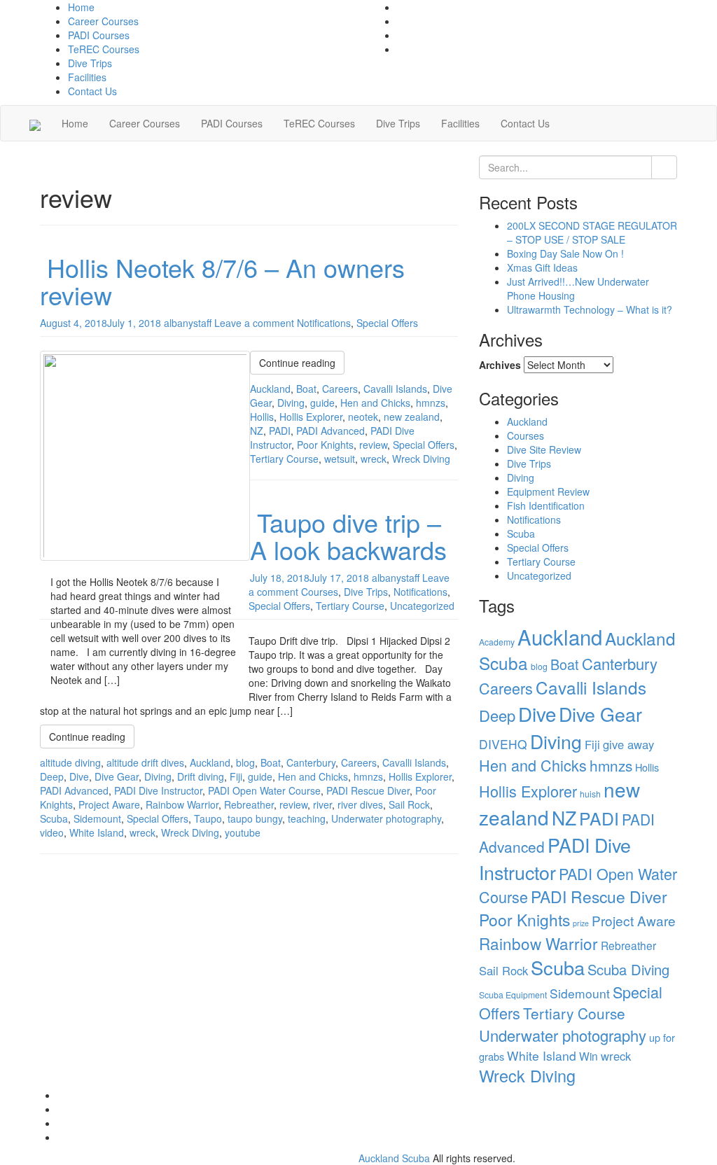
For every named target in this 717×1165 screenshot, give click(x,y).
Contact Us (92, 91)
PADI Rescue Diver (368, 790)
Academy (497, 642)
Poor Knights (325, 445)
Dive (79, 776)
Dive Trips (90, 63)
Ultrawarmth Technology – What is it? (589, 309)
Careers (340, 389)
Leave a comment (254, 323)
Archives (500, 365)
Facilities (87, 77)
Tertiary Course (284, 459)
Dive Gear (117, 776)
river (322, 804)
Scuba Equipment (513, 994)
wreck (374, 459)
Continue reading (297, 363)
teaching (307, 818)
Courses (319, 592)
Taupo (208, 818)
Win (588, 1055)
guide (322, 403)
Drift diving (200, 776)
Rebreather (249, 804)
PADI (280, 431)
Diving (291, 403)
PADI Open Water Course (264, 790)
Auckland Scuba (394, 1158)
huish (590, 794)
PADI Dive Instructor (158, 790)
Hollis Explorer (310, 417)
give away (628, 744)
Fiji (236, 776)
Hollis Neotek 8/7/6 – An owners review (222, 281)
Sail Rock (409, 804)
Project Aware (109, 804)
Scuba (54, 818)
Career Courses (103, 21)
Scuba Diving (628, 969)
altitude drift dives (145, 762)
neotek (363, 417)
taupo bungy (255, 818)
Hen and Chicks (375, 403)
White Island (96, 832)
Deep (52, 776)
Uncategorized (422, 606)
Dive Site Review (544, 449)
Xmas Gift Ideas (542, 267)
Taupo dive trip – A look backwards (348, 536)
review (373, 445)
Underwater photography (386, 818)
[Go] (664, 167)
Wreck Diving (421, 459)
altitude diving (70, 762)
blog (245, 762)
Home (81, 7)
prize (581, 923)
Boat (306, 389)
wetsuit (339, 459)
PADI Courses (99, 35)
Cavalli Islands (395, 389)
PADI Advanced (330, 431)
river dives (360, 804)
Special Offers (387, 323)
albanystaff (187, 323)
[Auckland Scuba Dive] (35, 123)
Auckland (270, 389)
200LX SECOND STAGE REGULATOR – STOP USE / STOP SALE (592, 232)
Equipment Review (548, 491)
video (52, 832)
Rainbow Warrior (182, 804)
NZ (256, 431)
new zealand (412, 417)
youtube (242, 832)
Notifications (324, 323)
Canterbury (310, 762)
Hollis (262, 417)
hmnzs (430, 403)
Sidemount (97, 818)
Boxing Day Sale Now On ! (565, 253)
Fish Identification (546, 505)
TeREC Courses (103, 49)
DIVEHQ (503, 744)
